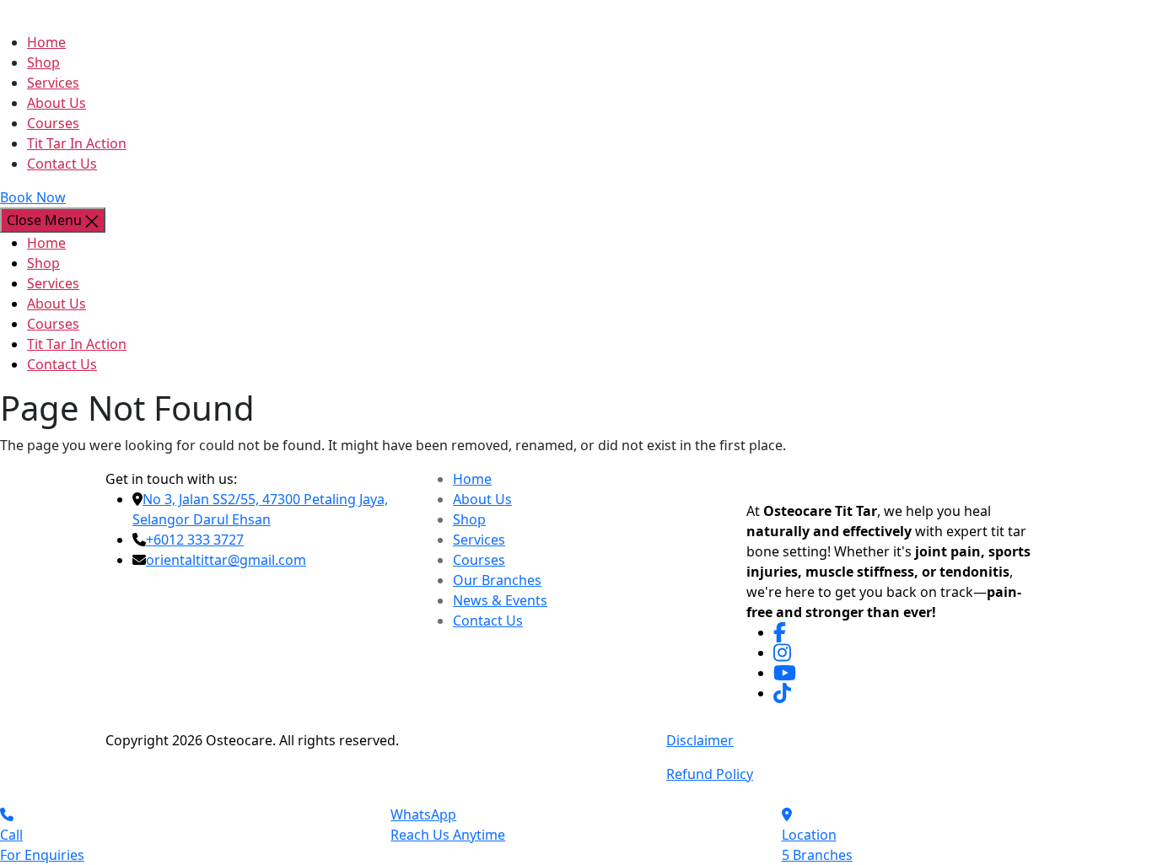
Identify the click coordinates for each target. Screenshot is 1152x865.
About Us (56, 103)
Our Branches (497, 580)
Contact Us (62, 163)
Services (53, 82)
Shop (43, 62)
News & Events (500, 600)
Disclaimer (700, 740)
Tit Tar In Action (77, 143)
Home (46, 42)
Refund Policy (709, 774)
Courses (53, 123)
